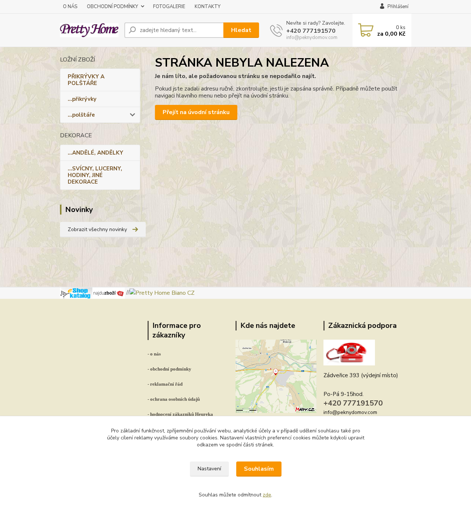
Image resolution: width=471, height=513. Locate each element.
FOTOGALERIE (169, 6)
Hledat (241, 30)
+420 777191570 (311, 31)
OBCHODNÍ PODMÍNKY (112, 6)
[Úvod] (89, 30)
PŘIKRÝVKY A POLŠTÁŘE (86, 80)
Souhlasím (259, 469)
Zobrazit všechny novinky (97, 229)
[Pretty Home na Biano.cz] (162, 293)
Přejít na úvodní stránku (196, 112)
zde (267, 494)
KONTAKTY (207, 6)
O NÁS (70, 6)
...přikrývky (82, 99)
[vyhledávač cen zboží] (108, 293)
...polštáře (81, 114)
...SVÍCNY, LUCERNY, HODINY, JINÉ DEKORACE (95, 175)
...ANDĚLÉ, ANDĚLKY (95, 152)
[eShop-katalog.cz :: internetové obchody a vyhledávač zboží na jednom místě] (76, 293)
